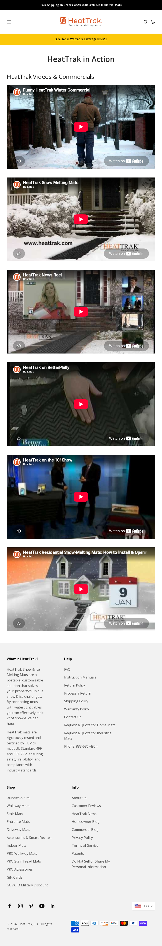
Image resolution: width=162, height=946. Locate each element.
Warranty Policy (76, 709)
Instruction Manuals (80, 677)
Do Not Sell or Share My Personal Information (91, 864)
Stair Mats (15, 813)
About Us (79, 798)
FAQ (67, 669)
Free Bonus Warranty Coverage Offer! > (81, 39)
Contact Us (72, 717)
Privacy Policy (82, 837)
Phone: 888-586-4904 (80, 746)
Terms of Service (85, 845)
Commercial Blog (85, 829)
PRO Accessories (20, 869)
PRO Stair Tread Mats (24, 861)
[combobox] (143, 906)
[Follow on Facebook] (9, 906)
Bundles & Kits (18, 798)
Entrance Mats (18, 821)
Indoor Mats (16, 845)
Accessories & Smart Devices (29, 837)
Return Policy (74, 685)
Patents (78, 853)
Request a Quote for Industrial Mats (88, 736)
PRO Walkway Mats (22, 853)
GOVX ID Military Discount (27, 885)
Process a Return (77, 693)
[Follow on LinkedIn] (52, 906)
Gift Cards (14, 877)
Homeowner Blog (86, 821)
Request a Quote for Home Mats (89, 725)
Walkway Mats (18, 805)
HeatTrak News (84, 813)
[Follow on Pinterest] (31, 906)
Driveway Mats (18, 829)
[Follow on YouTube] (42, 906)
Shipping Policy (76, 701)
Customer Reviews (86, 805)
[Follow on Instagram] (20, 906)
